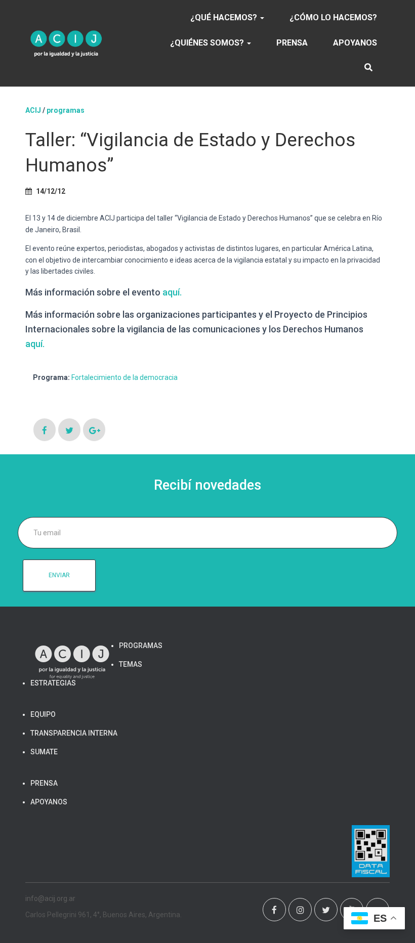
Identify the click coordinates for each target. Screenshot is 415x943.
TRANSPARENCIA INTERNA (73, 733)
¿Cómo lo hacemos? (333, 17)
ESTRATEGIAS (53, 683)
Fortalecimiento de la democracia (124, 377)
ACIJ (33, 110)
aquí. (172, 292)
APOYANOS (355, 43)
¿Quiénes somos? (208, 43)
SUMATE (44, 752)
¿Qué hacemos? (224, 17)
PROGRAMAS (66, 110)
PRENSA (292, 43)
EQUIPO (43, 714)
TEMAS (130, 664)
